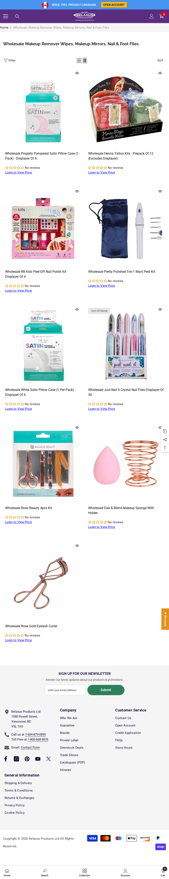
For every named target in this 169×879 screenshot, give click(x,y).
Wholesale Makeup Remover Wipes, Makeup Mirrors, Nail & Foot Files (61, 27)
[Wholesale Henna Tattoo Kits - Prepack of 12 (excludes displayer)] (126, 109)
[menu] (5, 16)
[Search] (17, 16)
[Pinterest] (27, 759)
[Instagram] (16, 759)
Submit (106, 690)
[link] (45, 872)
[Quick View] (77, 73)
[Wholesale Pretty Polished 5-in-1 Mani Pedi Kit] (126, 227)
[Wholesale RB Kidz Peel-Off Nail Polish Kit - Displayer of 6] (43, 227)
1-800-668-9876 (38, 739)
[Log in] (151, 16)
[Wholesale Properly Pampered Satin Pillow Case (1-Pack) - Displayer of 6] (43, 109)
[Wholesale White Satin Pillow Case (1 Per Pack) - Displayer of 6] (43, 345)
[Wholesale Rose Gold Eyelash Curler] (43, 582)
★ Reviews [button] (165, 619)
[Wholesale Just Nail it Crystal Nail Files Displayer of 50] (126, 345)
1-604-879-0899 (35, 734)
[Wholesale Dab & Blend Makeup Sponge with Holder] (126, 464)
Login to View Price (18, 172)
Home (4, 27)
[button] (79, 60)
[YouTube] (38, 759)
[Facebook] (5, 759)
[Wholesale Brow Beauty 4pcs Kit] (43, 464)
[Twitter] (48, 759)
